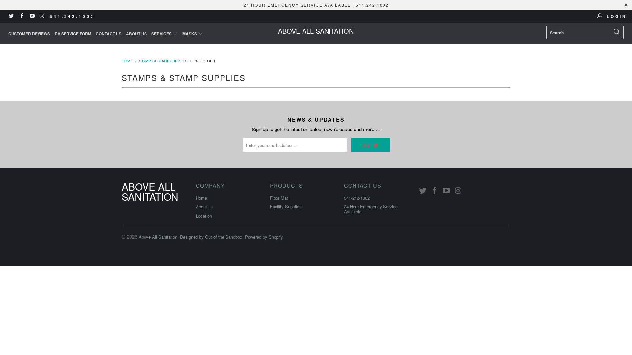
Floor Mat (279, 198)
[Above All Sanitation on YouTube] (32, 16)
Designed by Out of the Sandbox (211, 237)
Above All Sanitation (316, 31)
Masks (190, 33)
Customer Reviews (29, 33)
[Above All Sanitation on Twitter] (11, 16)
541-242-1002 (357, 198)
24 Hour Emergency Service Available (371, 208)
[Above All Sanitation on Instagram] (42, 16)
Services (161, 33)
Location (204, 216)
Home (201, 198)
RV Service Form (73, 33)
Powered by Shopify (264, 237)
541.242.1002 (72, 16)
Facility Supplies (286, 206)
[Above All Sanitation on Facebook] (21, 16)
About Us (136, 33)
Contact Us (108, 33)
